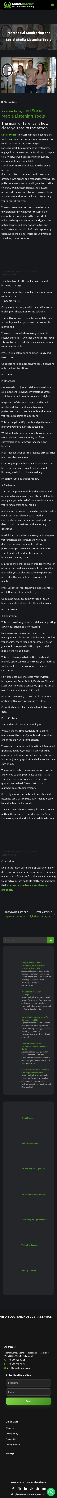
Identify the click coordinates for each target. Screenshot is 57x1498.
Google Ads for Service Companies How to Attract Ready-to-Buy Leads (33, 965)
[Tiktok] (31, 1489)
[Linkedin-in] (25, 1489)
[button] (51, 1492)
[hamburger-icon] (52, 5)
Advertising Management (33, 1169)
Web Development (29, 1143)
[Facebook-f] (13, 1489)
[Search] (50, 940)
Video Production (29, 1245)
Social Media (8, 134)
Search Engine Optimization (34, 1220)
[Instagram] (19, 1489)
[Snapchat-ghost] (38, 1489)
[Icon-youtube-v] (44, 1489)
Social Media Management (33, 1194)
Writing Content (28, 1270)
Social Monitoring (11, 111)
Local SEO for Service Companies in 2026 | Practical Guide (34, 1046)
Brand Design (27, 1118)
